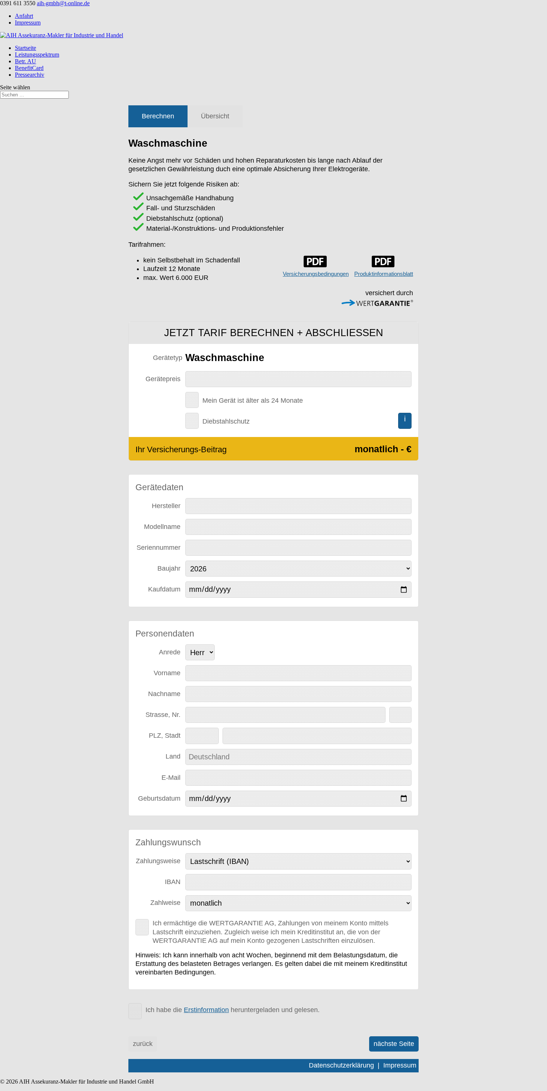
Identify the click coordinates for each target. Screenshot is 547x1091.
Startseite (25, 48)
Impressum (28, 22)
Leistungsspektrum (37, 54)
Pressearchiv (29, 74)
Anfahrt (24, 16)
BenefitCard (29, 68)
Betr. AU (25, 61)
